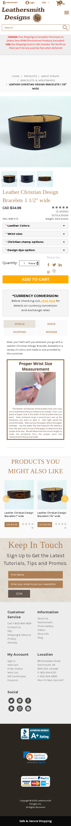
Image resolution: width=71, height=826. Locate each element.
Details (20, 324)
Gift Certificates (16, 676)
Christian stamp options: (24, 242)
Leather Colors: (17, 225)
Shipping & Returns (19, 634)
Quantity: (10, 263)
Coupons (12, 680)
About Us (43, 618)
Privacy (11, 638)
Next (64, 498)
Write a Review (60, 215)
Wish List (12, 672)
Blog (40, 637)
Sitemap (12, 642)
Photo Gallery (46, 626)
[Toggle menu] (66, 12)
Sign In (11, 661)
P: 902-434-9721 (47, 672)
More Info (43, 633)
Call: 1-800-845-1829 (19, 623)
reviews (51, 332)
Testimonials (45, 622)
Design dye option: (20, 250)
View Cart (12, 664)
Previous (6, 498)
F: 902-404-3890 (47, 676)
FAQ (9, 631)
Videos (41, 630)
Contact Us (14, 627)
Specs (51, 324)
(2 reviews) (62, 211)
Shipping (19, 332)
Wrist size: (14, 234)
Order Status (15, 668)
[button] (35, 757)
